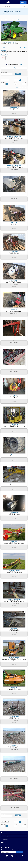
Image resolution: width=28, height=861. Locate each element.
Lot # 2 (10, 137)
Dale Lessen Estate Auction (17, 19)
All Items (17, 87)
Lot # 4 (10, 195)
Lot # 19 (9, 629)
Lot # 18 (9, 600)
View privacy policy (7, 13)
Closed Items (21, 87)
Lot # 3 (10, 166)
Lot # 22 (9, 717)
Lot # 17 (9, 571)
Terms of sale (14, 70)
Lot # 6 (10, 252)
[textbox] (6, 74)
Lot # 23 (9, 746)
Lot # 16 (9, 542)
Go (20, 79)
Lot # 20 (9, 658)
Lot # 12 (9, 425)
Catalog (14, 68)
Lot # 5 (10, 223)
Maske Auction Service (5, 19)
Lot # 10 (9, 367)
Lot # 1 (10, 108)
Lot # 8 (10, 310)
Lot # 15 (9, 513)
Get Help (20, 64)
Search (18, 73)
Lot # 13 (9, 455)
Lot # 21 (9, 688)
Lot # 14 (9, 484)
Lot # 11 (9, 396)
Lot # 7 (10, 281)
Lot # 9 (10, 338)
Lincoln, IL (3, 47)
